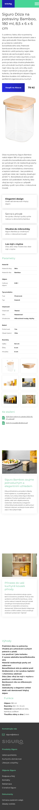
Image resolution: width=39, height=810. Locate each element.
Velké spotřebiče (9, 755)
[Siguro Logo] (8, 4)
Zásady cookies (8, 804)
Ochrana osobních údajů (12, 800)
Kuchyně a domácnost (12, 759)
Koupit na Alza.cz (13, 88)
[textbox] (18, 654)
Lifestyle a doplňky (10, 763)
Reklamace (7, 784)
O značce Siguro (9, 788)
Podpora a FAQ (8, 776)
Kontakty (6, 780)
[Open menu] (37, 3)
